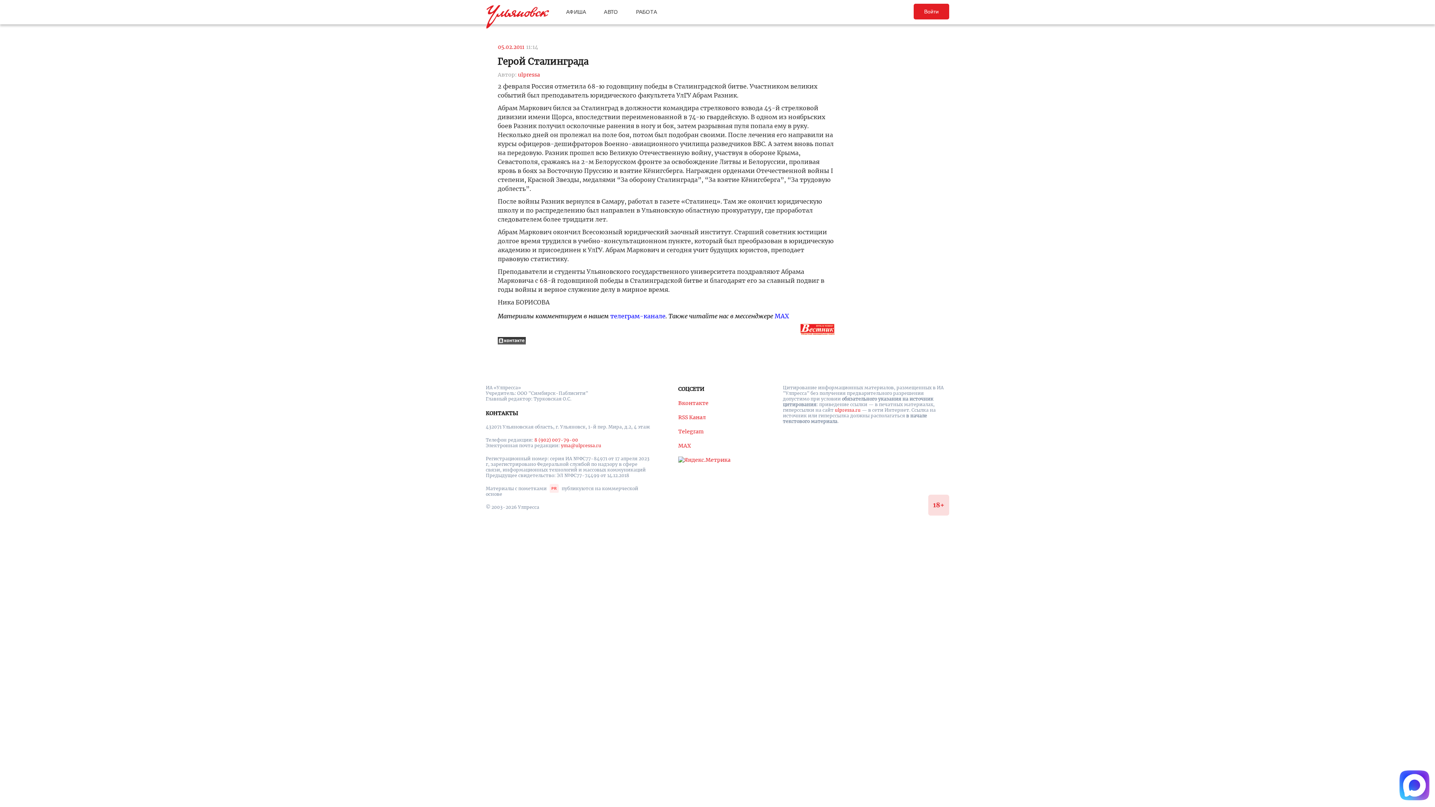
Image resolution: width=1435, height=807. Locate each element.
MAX (782, 316)
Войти (931, 12)
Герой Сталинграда (543, 61)
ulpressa (529, 74)
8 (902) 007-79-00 (556, 440)
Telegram (691, 431)
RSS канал (692, 417)
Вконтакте (693, 403)
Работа (646, 12)
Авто (611, 12)
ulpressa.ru (848, 410)
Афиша (576, 12)
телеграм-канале (638, 316)
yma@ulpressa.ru (581, 445)
